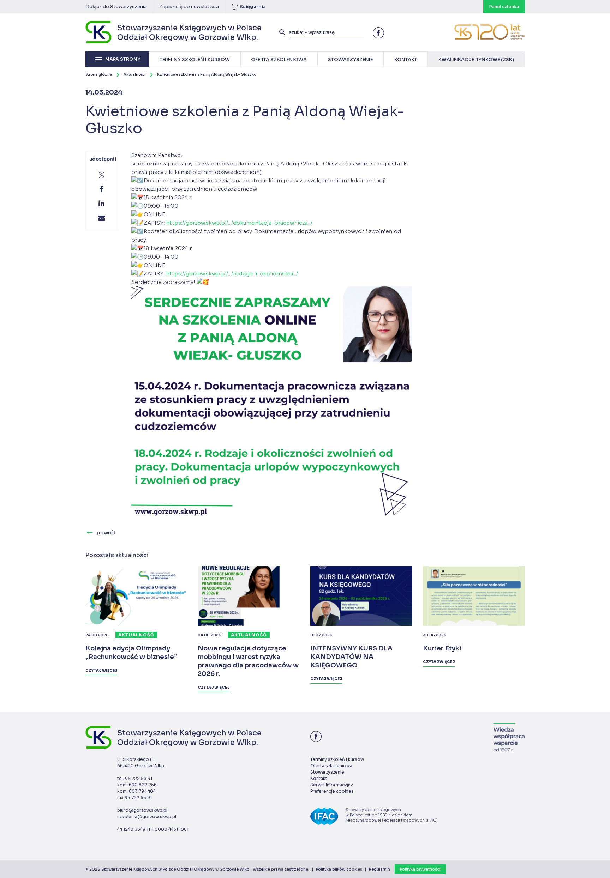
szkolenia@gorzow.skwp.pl (146, 816)
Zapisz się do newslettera (189, 7)
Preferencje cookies (332, 791)
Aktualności (135, 74)
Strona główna (98, 74)
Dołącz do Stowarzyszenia (116, 7)
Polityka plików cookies (339, 869)
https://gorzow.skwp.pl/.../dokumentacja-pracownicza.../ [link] (239, 222)
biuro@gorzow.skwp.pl (142, 810)
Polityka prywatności (420, 869)
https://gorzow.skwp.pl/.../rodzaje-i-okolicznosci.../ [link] (232, 273)
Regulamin (379, 869)
